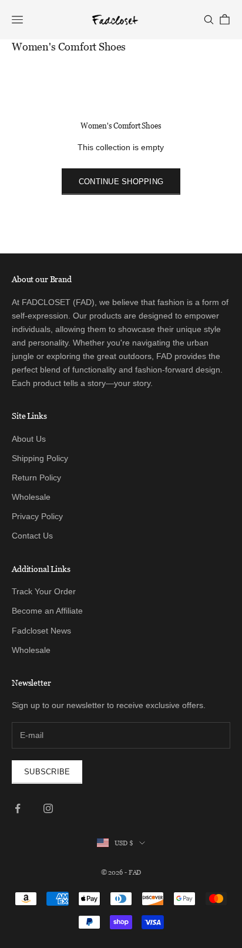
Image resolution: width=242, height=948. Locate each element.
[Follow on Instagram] (48, 808)
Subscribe (47, 771)
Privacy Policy (37, 516)
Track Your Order (44, 591)
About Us (29, 438)
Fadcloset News (41, 630)
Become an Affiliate (47, 610)
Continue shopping (121, 181)
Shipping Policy (40, 458)
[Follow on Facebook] (17, 808)
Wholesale (31, 497)
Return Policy (36, 477)
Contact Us (32, 535)
